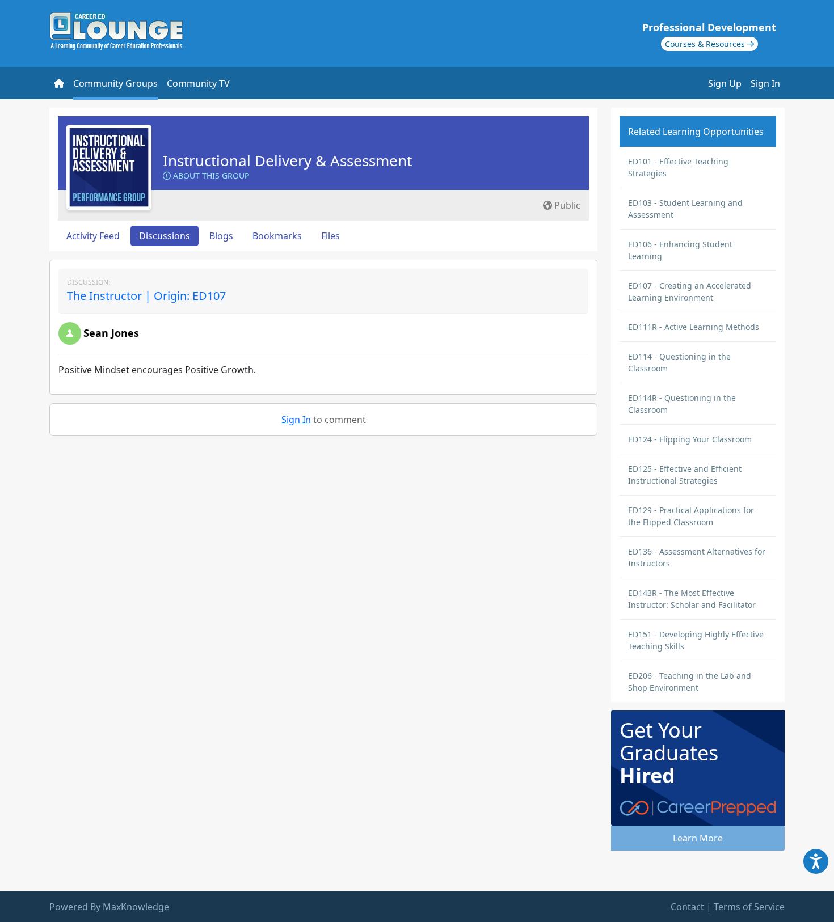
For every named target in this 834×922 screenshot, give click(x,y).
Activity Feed (93, 236)
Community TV (198, 83)
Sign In (765, 83)
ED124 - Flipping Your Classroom (690, 439)
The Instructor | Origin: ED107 (146, 295)
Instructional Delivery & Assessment (287, 160)
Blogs (221, 236)
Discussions (164, 236)
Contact (687, 906)
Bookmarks (277, 236)
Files (330, 236)
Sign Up (725, 83)
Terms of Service (749, 906)
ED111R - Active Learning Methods (693, 327)
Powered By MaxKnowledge (109, 906)
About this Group (210, 175)
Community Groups (115, 83)
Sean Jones (111, 333)
